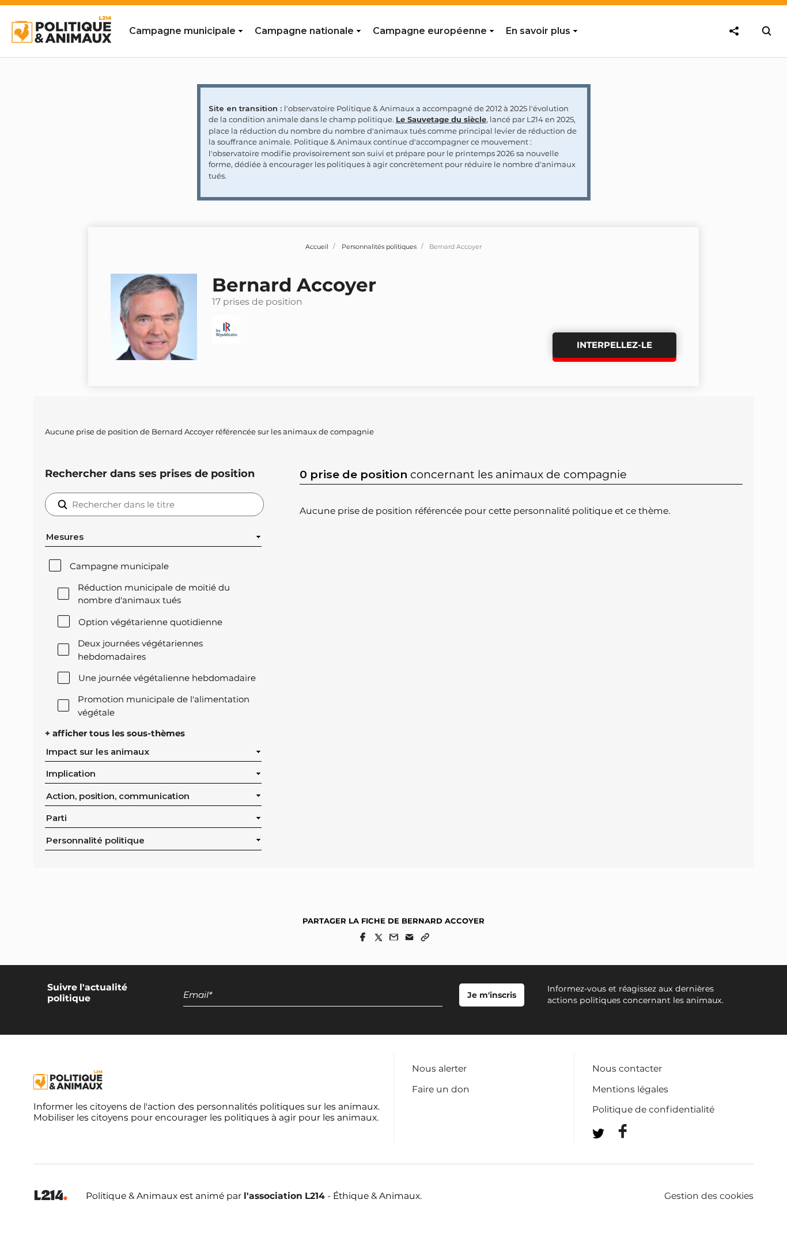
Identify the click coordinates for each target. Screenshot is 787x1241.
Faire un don (441, 1089)
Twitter (615, 1154)
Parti (56, 818)
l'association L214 (284, 1195)
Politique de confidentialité (653, 1109)
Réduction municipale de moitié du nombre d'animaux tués (154, 594)
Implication (71, 774)
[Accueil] (61, 53)
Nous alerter (439, 1068)
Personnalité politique (95, 840)
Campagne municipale (119, 566)
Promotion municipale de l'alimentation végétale (163, 705)
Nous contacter (627, 1068)
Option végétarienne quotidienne (150, 622)
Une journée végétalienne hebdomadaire (167, 678)
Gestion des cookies (709, 1196)
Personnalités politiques (379, 247)
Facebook (615, 1131)
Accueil (316, 247)
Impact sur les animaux (97, 752)
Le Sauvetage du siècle (441, 119)
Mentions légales (630, 1089)
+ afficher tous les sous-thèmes (115, 733)
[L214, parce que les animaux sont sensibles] (50, 1196)
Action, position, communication (118, 796)
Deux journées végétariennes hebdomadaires (140, 649)
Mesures (65, 537)
